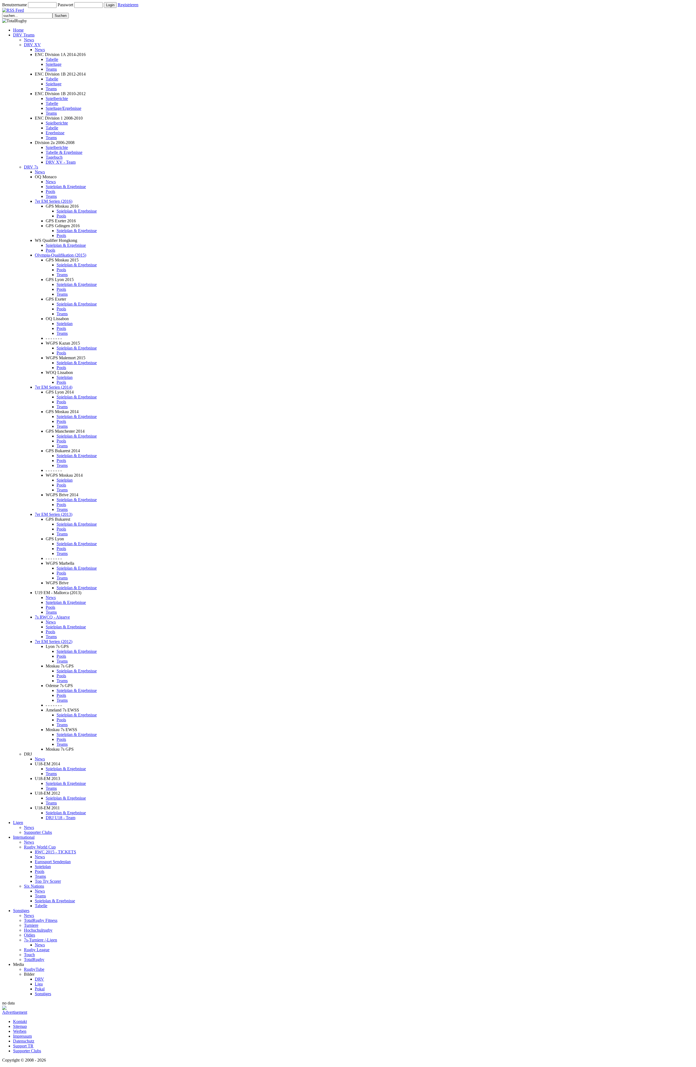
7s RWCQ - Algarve (52, 617)
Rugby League (36, 949)
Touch (29, 954)
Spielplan (65, 323)
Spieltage (53, 64)
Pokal (40, 989)
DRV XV (32, 44)
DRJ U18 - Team (60, 817)
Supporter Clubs (38, 832)
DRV (39, 979)
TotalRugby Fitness (40, 920)
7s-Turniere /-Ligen (40, 940)
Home (18, 30)
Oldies (29, 935)
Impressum (22, 1036)
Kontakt (20, 1021)
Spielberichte (57, 98)
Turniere (31, 925)
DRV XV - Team (61, 162)
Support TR (23, 1046)
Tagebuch (54, 157)
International (24, 837)
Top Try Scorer (48, 881)
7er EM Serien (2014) (53, 387)
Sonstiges (21, 910)
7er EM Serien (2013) (53, 514)
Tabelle (52, 59)
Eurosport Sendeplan (53, 861)
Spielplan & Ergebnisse (66, 186)
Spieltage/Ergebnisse (63, 108)
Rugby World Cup (40, 847)
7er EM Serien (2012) (53, 641)
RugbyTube (34, 969)
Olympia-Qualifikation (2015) (60, 255)
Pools (50, 191)
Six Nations (34, 886)
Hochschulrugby (38, 930)
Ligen (18, 822)
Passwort (65, 4)
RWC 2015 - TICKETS (55, 852)
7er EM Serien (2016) (53, 201)
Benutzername (14, 4)
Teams (51, 69)
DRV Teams (24, 35)
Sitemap (20, 1026)
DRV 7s (31, 167)
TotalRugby (34, 959)
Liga (39, 984)
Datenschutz (23, 1041)
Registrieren (128, 4)
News (29, 40)
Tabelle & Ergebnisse (64, 152)
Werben (19, 1031)
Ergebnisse (55, 132)
